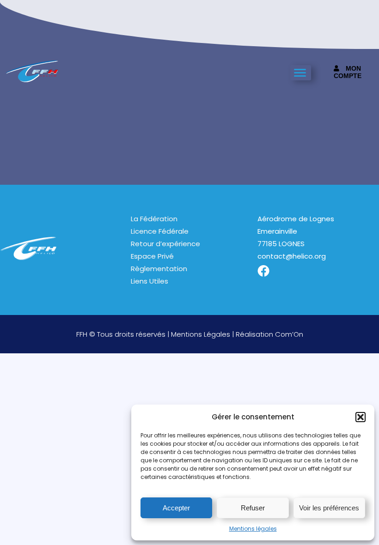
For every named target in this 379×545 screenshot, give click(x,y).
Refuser (253, 508)
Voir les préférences (329, 508)
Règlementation (159, 268)
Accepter (176, 508)
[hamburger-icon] (300, 72)
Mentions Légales (200, 334)
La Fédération (154, 219)
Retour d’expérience (165, 243)
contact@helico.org (291, 256)
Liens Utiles (149, 281)
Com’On (289, 334)
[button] (360, 417)
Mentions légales (253, 529)
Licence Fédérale (160, 231)
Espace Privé (152, 256)
